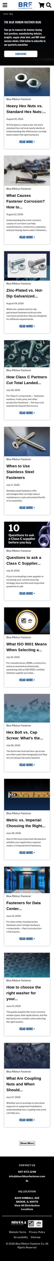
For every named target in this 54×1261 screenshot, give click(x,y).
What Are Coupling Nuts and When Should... (23, 1084)
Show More (27, 1143)
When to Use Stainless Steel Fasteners (20, 472)
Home (5, 14)
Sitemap (35, 1237)
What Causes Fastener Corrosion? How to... (25, 201)
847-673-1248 (27, 1171)
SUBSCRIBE (20, 54)
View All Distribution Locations (27, 1207)
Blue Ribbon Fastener (18, 99)
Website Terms (17, 1232)
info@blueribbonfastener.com (27, 1176)
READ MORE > (27, 141)
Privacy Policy (37, 1232)
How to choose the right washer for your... (23, 993)
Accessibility (21, 1237)
